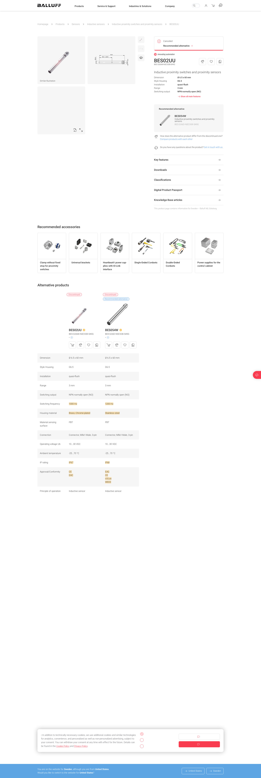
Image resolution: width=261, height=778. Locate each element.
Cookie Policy (62, 746)
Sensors (76, 24)
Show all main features (191, 96)
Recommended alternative (176, 45)
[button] (79, 6)
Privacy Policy (80, 746)
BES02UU (174, 24)
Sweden (217, 771)
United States (195, 771)
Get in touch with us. (213, 147)
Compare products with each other (176, 139)
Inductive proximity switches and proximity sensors (137, 24)
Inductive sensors (96, 24)
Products (60, 24)
